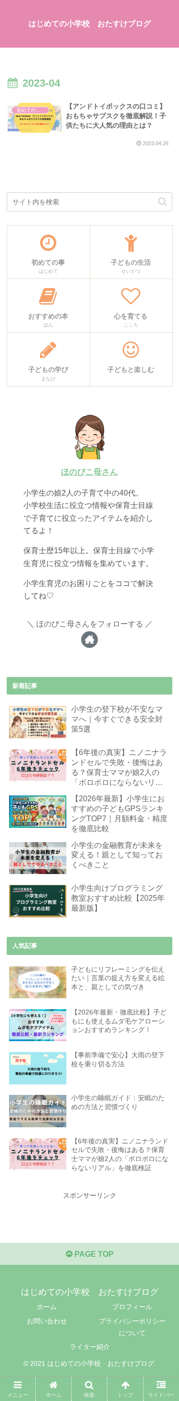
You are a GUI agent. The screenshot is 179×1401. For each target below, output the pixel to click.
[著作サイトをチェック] (89, 639)
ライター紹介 (90, 1347)
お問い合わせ (47, 1321)
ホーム (47, 1307)
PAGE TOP (93, 1254)
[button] (162, 201)
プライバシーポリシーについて (132, 1327)
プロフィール (132, 1307)
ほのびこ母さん (89, 472)
